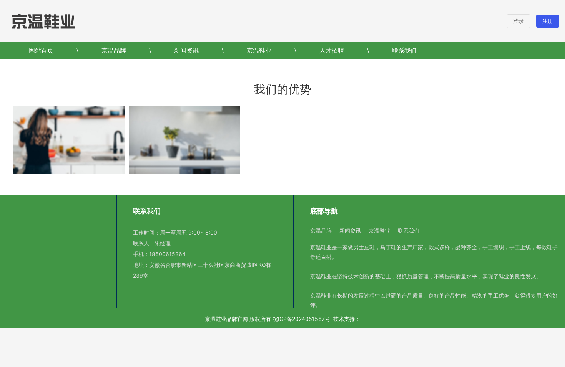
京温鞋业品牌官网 (226, 319)
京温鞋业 (259, 50)
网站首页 (41, 50)
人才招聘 (331, 50)
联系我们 (404, 50)
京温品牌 (113, 50)
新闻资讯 (186, 50)
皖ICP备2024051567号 (301, 319)
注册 (547, 21)
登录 (518, 21)
